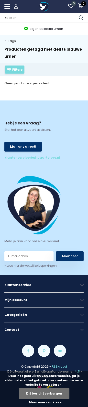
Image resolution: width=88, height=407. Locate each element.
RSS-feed (59, 366)
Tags (12, 41)
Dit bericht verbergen (44, 393)
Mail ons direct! (23, 146)
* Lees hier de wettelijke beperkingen (30, 266)
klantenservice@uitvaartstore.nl (24, 157)
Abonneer (70, 256)
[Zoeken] (81, 17)
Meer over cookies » (45, 402)
